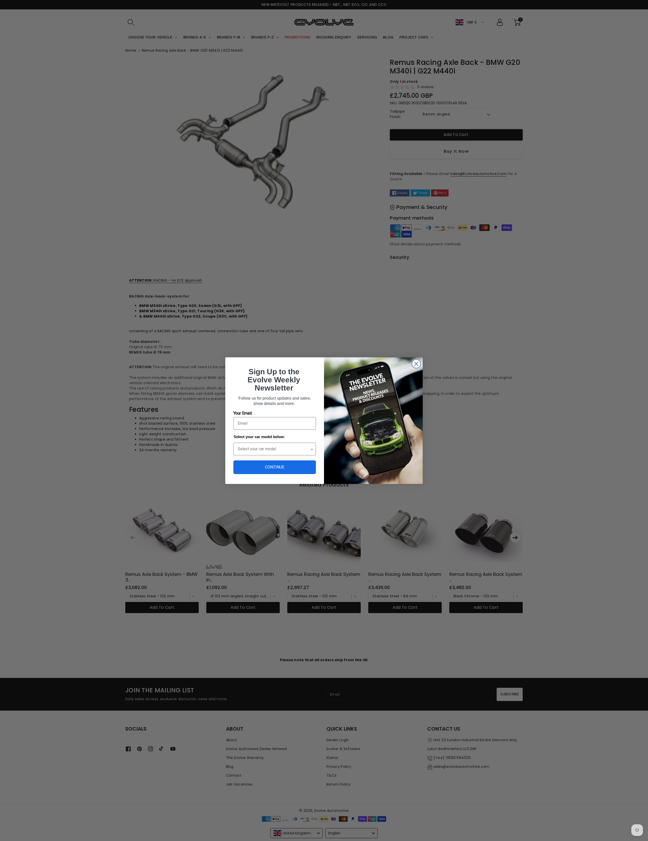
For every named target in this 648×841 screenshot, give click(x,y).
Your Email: (242, 413)
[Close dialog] (416, 363)
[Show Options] (312, 449)
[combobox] (274, 449)
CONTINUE (274, 467)
